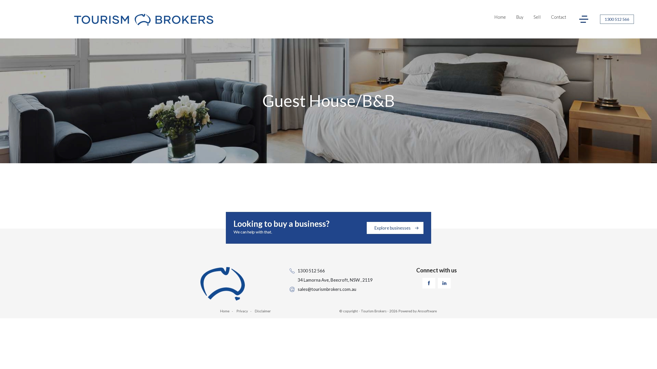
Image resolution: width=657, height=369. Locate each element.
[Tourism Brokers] (143, 20)
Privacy (242, 311)
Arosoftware (427, 311)
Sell (537, 17)
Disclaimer (263, 311)
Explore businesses (392, 228)
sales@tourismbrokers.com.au (327, 289)
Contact (558, 17)
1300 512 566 (617, 19)
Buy (519, 17)
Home (500, 17)
